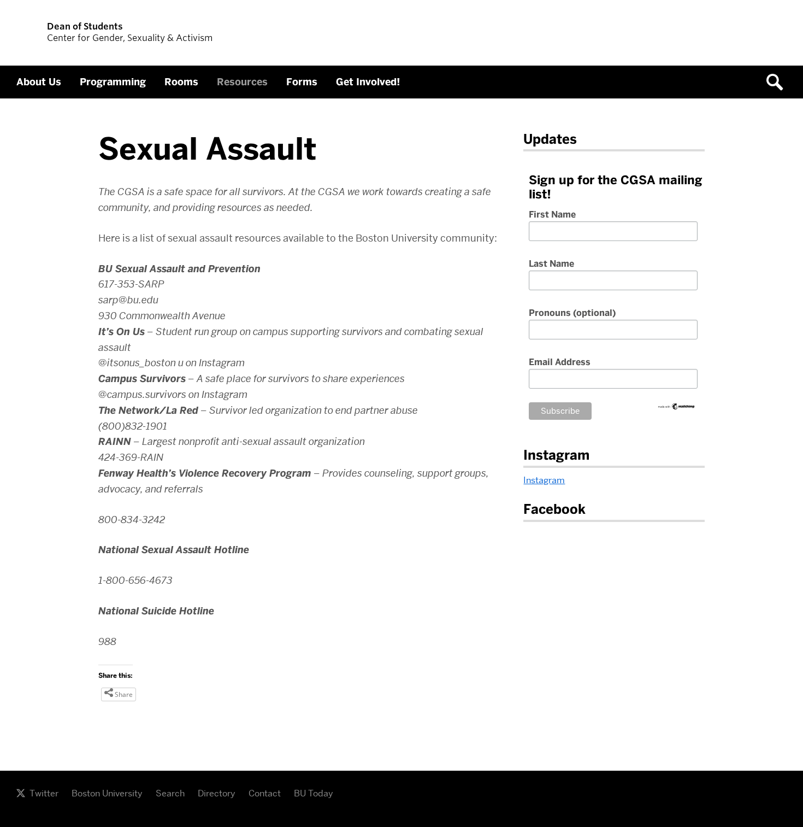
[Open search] (778, 82)
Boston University (107, 793)
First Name (552, 215)
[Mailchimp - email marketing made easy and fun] (677, 407)
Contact (265, 793)
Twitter (43, 793)
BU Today (313, 793)
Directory (216, 793)
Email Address (560, 362)
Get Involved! (368, 82)
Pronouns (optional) (572, 313)
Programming (113, 82)
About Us (38, 82)
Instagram (544, 480)
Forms (301, 82)
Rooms (181, 82)
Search (170, 793)
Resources (242, 82)
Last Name (551, 264)
